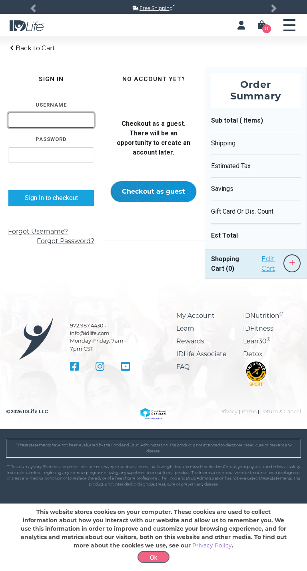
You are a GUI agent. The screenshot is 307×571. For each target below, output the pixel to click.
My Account (195, 315)
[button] (33, 8)
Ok (153, 557)
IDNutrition (263, 315)
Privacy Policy (212, 545)
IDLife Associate (201, 354)
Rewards (190, 341)
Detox (253, 354)
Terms (249, 411)
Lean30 (257, 341)
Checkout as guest (153, 191)
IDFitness (258, 328)
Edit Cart (268, 263)
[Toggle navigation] (289, 25)
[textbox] (51, 120)
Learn (185, 328)
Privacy (228, 411)
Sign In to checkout (51, 198)
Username (51, 105)
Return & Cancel (280, 411)
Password (51, 139)
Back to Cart (34, 48)
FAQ (182, 367)
